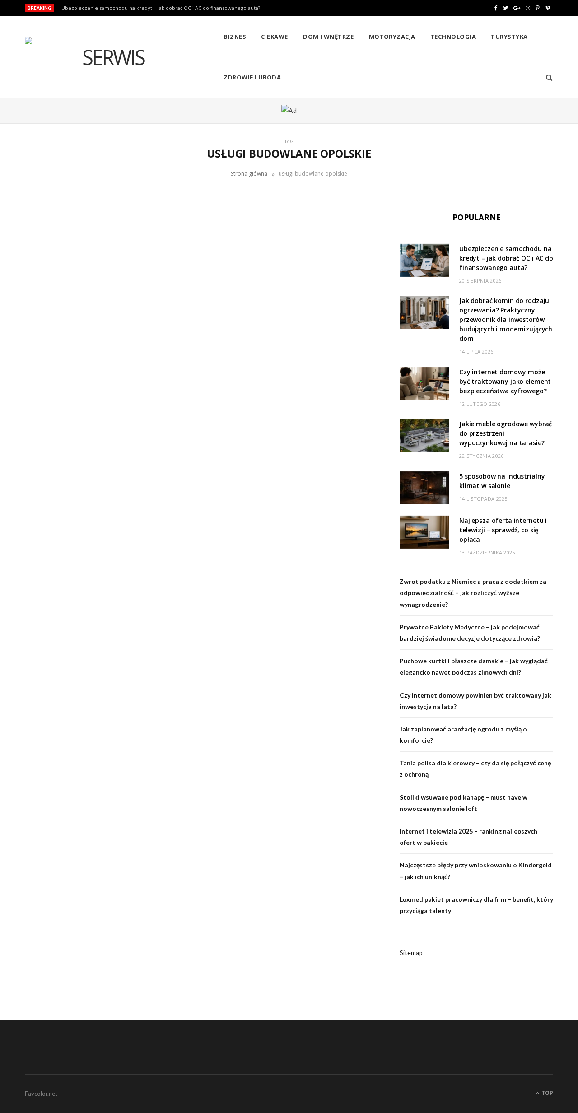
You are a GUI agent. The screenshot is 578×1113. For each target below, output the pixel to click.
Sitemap (411, 952)
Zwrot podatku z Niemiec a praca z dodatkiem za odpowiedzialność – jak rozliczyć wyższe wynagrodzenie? (473, 592)
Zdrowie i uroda (252, 77)
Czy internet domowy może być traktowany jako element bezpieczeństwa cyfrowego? (505, 381)
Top (546, 1093)
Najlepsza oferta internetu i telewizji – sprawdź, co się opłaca (503, 530)
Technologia (453, 37)
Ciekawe (274, 37)
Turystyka (509, 37)
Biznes (235, 37)
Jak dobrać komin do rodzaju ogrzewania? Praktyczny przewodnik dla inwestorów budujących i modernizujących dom (505, 319)
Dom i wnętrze (328, 37)
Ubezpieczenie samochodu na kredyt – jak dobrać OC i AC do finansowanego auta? (160, 8)
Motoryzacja (392, 37)
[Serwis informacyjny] (109, 57)
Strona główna (249, 173)
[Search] (546, 77)
